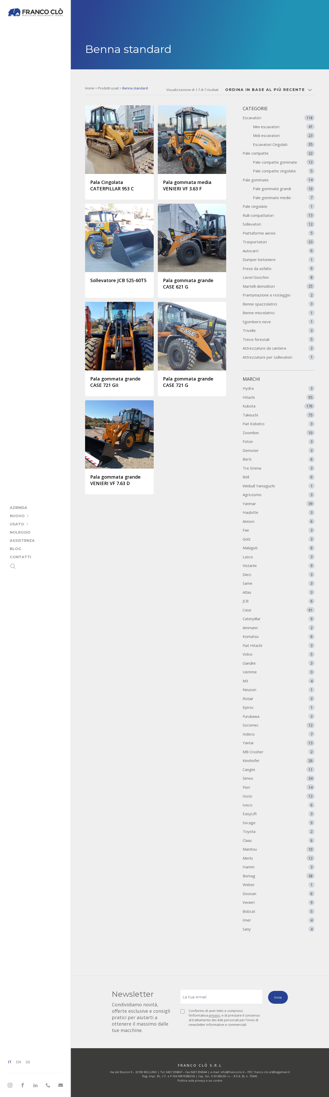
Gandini (278, 663)
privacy (214, 1015)
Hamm (278, 866)
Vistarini (278, 565)
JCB (278, 600)
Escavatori (278, 117)
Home (89, 88)
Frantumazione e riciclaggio (278, 295)
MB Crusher (278, 751)
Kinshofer (278, 760)
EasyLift (278, 813)
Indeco (278, 734)
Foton (278, 441)
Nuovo (17, 516)
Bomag (278, 875)
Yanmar (278, 503)
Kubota (278, 405)
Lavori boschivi (278, 277)
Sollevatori (278, 224)
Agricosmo (278, 494)
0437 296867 (174, 1072)
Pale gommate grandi (283, 188)
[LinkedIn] (35, 1085)
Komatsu (278, 636)
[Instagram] (10, 1085)
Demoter (278, 450)
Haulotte (278, 512)
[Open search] (13, 566)
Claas (278, 840)
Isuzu (278, 795)
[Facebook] (22, 1085)
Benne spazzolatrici (278, 303)
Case (278, 609)
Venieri (278, 902)
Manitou (278, 849)
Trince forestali (278, 339)
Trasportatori (278, 241)
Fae (278, 530)
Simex (278, 778)
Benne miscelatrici (278, 312)
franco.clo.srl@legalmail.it (272, 1072)
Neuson (278, 689)
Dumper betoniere (278, 259)
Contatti (20, 557)
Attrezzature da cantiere (278, 348)
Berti (278, 459)
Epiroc (278, 707)
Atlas (278, 592)
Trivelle (278, 330)
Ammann (278, 627)
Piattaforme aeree (278, 233)
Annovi (278, 521)
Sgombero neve (278, 321)
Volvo (278, 654)
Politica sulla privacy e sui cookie (199, 1080)
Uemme (278, 671)
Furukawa (278, 716)
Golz (278, 539)
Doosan (278, 893)
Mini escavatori (283, 126)
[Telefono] (48, 1085)
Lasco (278, 556)
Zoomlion (278, 432)
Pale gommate (278, 179)
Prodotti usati (108, 88)
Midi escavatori (283, 135)
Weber (278, 884)
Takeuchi (278, 414)
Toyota (278, 831)
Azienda (18, 507)
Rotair (278, 698)
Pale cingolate (278, 206)
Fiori (278, 787)
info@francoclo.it (232, 1072)
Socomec (278, 725)
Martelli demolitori (278, 286)
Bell (278, 476)
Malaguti (278, 547)
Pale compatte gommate (283, 162)
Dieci (278, 574)
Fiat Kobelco (278, 423)
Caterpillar (278, 618)
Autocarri (278, 250)
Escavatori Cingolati (283, 144)
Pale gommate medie (283, 197)
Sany (278, 929)
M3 (278, 680)
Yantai (278, 742)
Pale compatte (278, 153)
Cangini (278, 769)
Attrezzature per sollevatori (278, 357)
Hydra (278, 388)
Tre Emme (278, 468)
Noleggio (20, 532)
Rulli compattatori (278, 215)
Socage (278, 822)
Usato (17, 524)
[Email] (60, 1085)
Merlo (278, 858)
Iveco (278, 804)
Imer (278, 920)
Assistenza (22, 540)
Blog (15, 548)
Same (278, 583)
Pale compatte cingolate (283, 170)
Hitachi (278, 397)
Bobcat (278, 911)
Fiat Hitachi (278, 645)
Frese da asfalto (278, 268)
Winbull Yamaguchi (278, 485)
